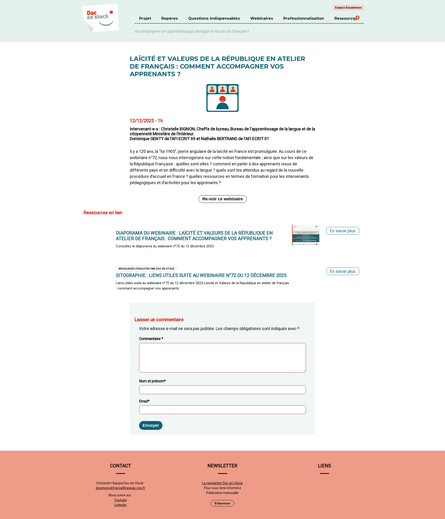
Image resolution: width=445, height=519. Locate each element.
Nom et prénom (152, 381)
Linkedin (120, 505)
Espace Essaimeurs (348, 7)
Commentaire (151, 339)
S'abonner (222, 503)
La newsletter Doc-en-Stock (222, 483)
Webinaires (261, 18)
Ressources (345, 18)
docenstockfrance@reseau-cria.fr (120, 488)
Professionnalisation (303, 18)
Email (144, 401)
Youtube (120, 500)
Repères (169, 18)
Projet (145, 18)
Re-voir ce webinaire (222, 199)
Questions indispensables (214, 18)
